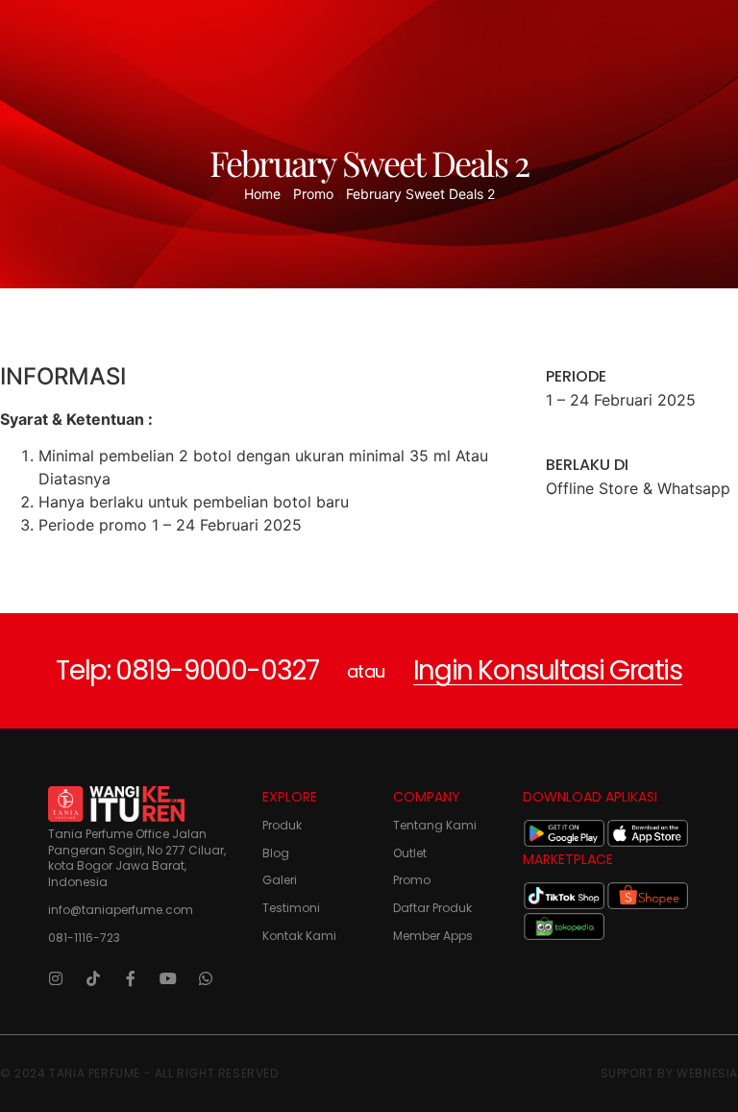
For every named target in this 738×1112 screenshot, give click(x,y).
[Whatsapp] (205, 978)
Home (262, 193)
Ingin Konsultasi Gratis (547, 670)
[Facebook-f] (130, 978)
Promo (313, 193)
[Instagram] (55, 978)
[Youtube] (168, 978)
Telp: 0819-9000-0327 (187, 670)
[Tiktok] (93, 978)
